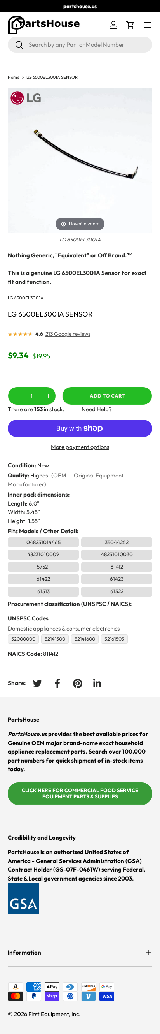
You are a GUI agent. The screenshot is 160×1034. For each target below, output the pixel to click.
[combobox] (80, 45)
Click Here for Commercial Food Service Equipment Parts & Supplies (80, 793)
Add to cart (107, 396)
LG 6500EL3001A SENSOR (52, 77)
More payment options (80, 447)
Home (13, 77)
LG (10, 298)
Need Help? (97, 409)
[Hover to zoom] (80, 160)
